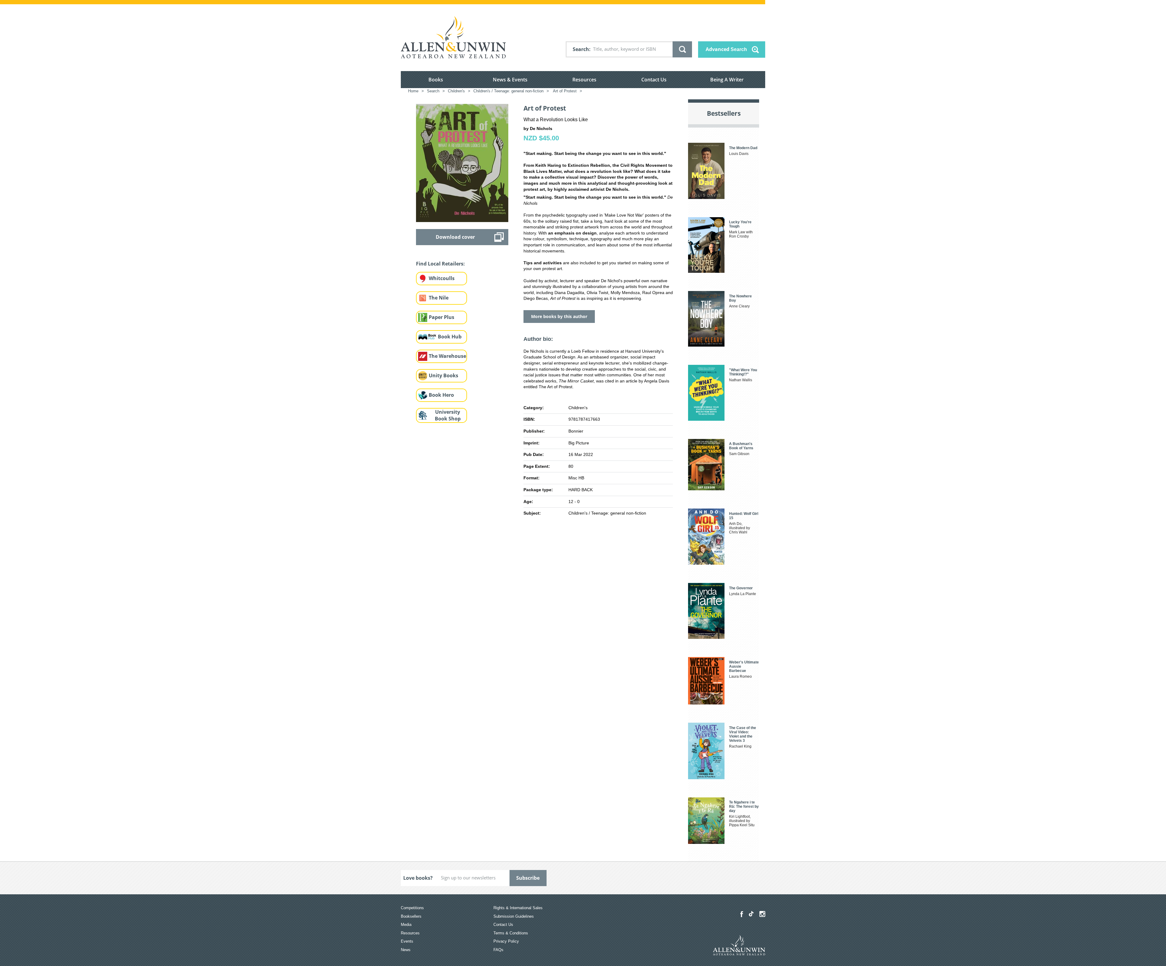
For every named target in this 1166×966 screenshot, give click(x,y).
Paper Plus (441, 317)
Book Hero (441, 395)
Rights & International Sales (518, 908)
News (406, 949)
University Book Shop (448, 415)
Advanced (726, 49)
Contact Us (654, 79)
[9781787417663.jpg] (462, 162)
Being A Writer (727, 79)
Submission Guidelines (513, 916)
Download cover (455, 237)
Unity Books (443, 375)
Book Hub (450, 336)
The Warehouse (447, 356)
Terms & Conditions (510, 933)
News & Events (510, 79)
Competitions (412, 908)
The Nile (438, 297)
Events (407, 941)
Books (435, 79)
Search (581, 49)
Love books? (418, 878)
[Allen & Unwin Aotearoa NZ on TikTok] (751, 913)
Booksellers (411, 916)
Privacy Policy (506, 941)
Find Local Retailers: (440, 263)
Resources (584, 79)
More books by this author (559, 316)
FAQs (498, 949)
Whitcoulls (442, 278)
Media (406, 924)
